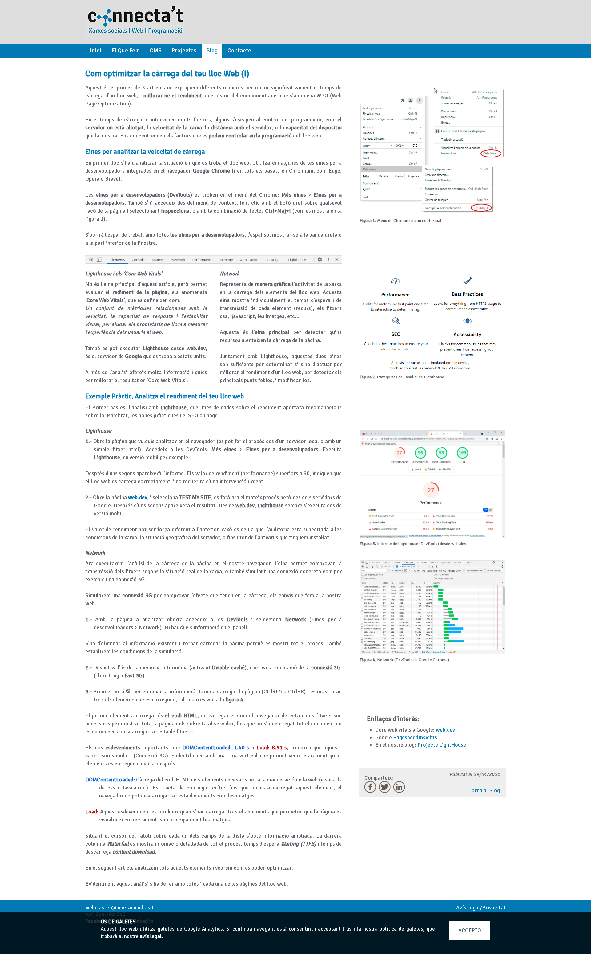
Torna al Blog (485, 790)
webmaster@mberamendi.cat (119, 907)
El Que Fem (125, 50)
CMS (156, 50)
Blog (212, 50)
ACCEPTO (469, 930)
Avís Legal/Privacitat (481, 907)
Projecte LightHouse (441, 744)
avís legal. (151, 936)
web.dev (445, 729)
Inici (96, 50)
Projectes (183, 50)
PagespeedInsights (415, 737)
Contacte (239, 50)
